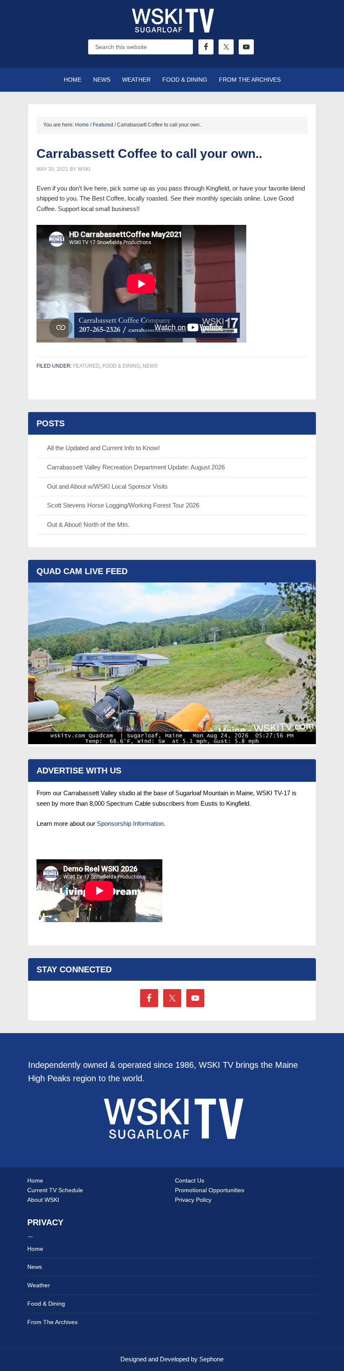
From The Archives (52, 1322)
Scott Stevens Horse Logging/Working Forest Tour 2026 (123, 505)
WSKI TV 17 (172, 29)
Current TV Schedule (55, 1190)
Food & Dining (121, 366)
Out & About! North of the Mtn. (88, 524)
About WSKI (43, 1199)
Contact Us (189, 1180)
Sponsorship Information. (131, 823)
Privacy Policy (193, 1199)
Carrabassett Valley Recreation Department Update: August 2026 (136, 467)
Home (35, 1180)
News (150, 366)
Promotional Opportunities (209, 1190)
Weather (38, 1285)
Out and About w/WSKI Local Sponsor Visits (107, 486)
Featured (86, 366)
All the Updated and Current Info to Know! (103, 447)
